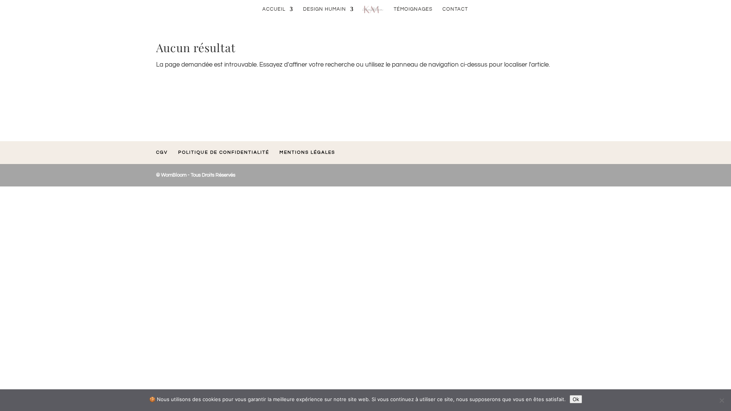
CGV (162, 152)
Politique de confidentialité (223, 152)
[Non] (721, 400)
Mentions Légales (307, 152)
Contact (455, 9)
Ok (576, 399)
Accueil (274, 9)
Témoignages (413, 9)
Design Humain (324, 9)
